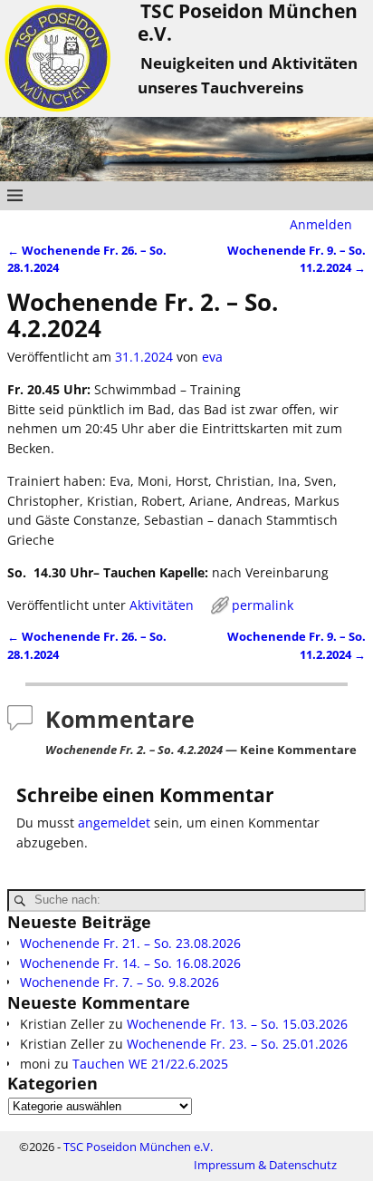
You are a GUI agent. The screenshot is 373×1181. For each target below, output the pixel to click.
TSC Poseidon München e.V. (138, 1146)
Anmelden (321, 224)
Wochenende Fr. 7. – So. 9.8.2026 (119, 982)
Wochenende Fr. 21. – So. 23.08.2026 (130, 943)
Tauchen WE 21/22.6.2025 (150, 1063)
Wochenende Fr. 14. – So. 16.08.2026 (130, 963)
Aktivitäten (161, 605)
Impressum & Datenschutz (265, 1165)
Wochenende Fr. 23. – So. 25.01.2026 (237, 1043)
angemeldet (114, 822)
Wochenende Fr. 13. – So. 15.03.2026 (237, 1023)
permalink (262, 605)
